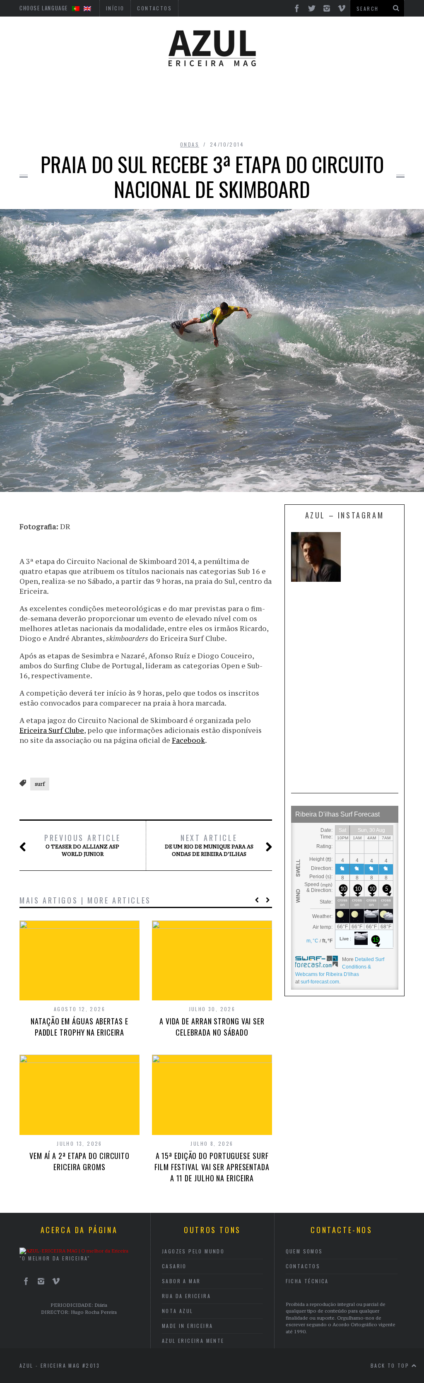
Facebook (188, 740)
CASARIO (174, 1266)
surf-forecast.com (320, 982)
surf (40, 784)
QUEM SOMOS (304, 1251)
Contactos (303, 1266)
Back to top (391, 1365)
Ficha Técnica (307, 1280)
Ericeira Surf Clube (51, 730)
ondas (189, 144)
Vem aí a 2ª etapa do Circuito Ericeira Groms (79, 1161)
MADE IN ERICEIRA (187, 1325)
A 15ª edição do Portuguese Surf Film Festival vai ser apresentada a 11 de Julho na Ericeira (212, 1166)
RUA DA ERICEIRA (186, 1295)
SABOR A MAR (181, 1280)
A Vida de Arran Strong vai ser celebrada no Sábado (212, 1027)
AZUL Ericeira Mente (193, 1340)
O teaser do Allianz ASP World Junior (82, 845)
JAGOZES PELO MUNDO (193, 1251)
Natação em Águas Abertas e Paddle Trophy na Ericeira (79, 1027)
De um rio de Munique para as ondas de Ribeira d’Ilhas (209, 845)
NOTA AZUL (177, 1310)
